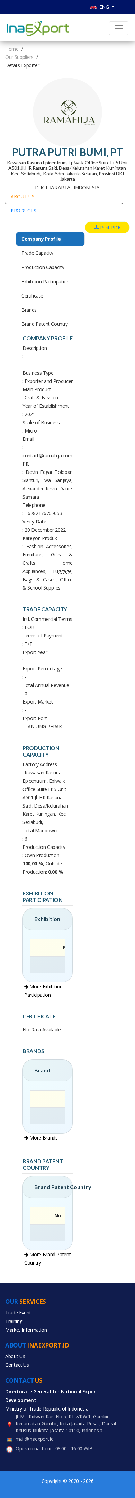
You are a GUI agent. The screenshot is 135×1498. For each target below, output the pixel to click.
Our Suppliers (19, 57)
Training (13, 1321)
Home (12, 48)
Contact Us (17, 1365)
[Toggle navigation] (118, 28)
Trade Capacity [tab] (37, 253)
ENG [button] (103, 6)
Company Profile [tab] (41, 239)
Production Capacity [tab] (42, 267)
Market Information (26, 1330)
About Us (15, 1356)
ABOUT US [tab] (22, 196)
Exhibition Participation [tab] (45, 281)
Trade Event (18, 1312)
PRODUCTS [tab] (23, 210)
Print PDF (109, 227)
